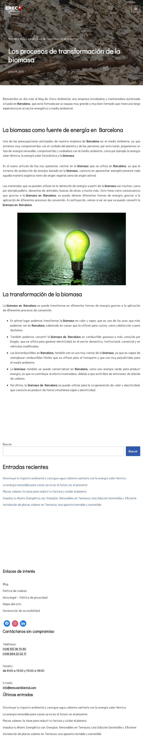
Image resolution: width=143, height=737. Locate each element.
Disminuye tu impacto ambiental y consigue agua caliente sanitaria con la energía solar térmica (64, 478)
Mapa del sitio (12, 604)
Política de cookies (15, 591)
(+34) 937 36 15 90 (14, 649)
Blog (22, 39)
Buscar (7, 444)
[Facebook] (7, 623)
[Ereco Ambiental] (14, 9)
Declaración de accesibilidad (21, 611)
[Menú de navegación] (135, 9)
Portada (12, 39)
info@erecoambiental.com (19, 687)
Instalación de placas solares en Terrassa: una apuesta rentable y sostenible (52, 504)
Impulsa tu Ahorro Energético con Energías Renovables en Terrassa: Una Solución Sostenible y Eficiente (69, 498)
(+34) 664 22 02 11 (14, 654)
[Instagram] (15, 623)
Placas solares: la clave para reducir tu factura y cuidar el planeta (44, 491)
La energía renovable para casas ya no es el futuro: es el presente (45, 485)
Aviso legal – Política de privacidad (25, 597)
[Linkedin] (23, 623)
